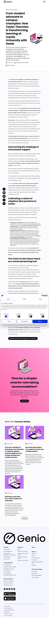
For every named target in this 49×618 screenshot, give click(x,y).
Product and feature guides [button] (22, 557)
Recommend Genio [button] (8, 585)
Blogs (7, 9)
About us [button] (34, 553)
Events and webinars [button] (23, 551)
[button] (4, 589)
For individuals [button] (7, 573)
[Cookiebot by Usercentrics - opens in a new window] (42, 296)
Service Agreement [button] (8, 608)
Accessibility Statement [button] (9, 610)
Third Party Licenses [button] (8, 613)
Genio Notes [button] (7, 549)
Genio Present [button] (7, 557)
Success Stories (14, 9)
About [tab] (40, 299)
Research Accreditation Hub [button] (37, 562)
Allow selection (24, 321)
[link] (4, 189)
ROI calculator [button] (7, 571)
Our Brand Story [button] (36, 558)
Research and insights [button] (23, 560)
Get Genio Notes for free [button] (10, 575)
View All (24, 518)
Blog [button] (19, 549)
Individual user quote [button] (9, 569)
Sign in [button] (33, 547)
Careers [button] (33, 555)
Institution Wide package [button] (10, 567)
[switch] (18, 316)
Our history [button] (34, 560)
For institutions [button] (7, 564)
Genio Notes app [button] (8, 551)
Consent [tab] (8, 299)
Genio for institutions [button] (9, 581)
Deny (9, 321)
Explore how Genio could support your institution (23, 338)
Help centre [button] (34, 573)
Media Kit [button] (34, 565)
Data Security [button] (7, 611)
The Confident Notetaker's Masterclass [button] (10, 554)
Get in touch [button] (35, 571)
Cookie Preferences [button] (8, 615)
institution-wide (24, 281)
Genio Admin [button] (7, 559)
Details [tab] (24, 299)
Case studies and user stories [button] (23, 554)
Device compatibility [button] (36, 575)
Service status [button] (35, 577)
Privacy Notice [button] (7, 606)
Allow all (40, 321)
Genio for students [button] (8, 583)
